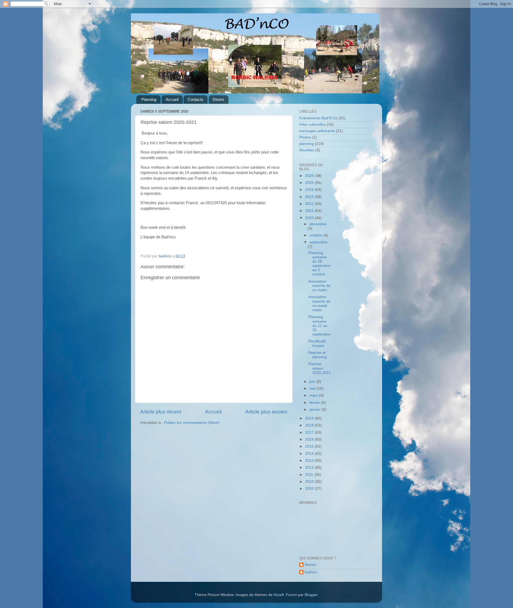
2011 (309, 475)
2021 (310, 211)
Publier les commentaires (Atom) (191, 423)
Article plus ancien (266, 411)
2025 (310, 183)
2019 (310, 418)
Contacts (195, 99)
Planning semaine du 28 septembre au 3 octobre (319, 264)
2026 (310, 176)
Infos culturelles (312, 125)
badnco (311, 572)
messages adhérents (317, 131)
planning (306, 144)
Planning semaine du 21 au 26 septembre (319, 325)
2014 (310, 454)
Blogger (311, 595)
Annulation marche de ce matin (319, 285)
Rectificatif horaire (317, 343)
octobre (316, 235)
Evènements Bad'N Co (318, 118)
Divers (218, 99)
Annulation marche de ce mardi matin (319, 303)
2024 (310, 190)
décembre (318, 224)
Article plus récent (160, 411)
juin (312, 382)
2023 (310, 197)
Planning (148, 99)
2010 (310, 482)
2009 (310, 489)
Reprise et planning (317, 355)
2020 (310, 218)
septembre (318, 242)
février (315, 403)
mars (314, 395)
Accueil (172, 99)
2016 (310, 439)
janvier (315, 410)
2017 (310, 433)
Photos (305, 137)
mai (313, 388)
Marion (310, 565)
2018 (310, 425)
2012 (310, 467)
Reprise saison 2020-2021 (319, 368)
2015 (310, 446)
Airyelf (278, 595)
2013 (310, 461)
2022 (310, 204)
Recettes (306, 150)
